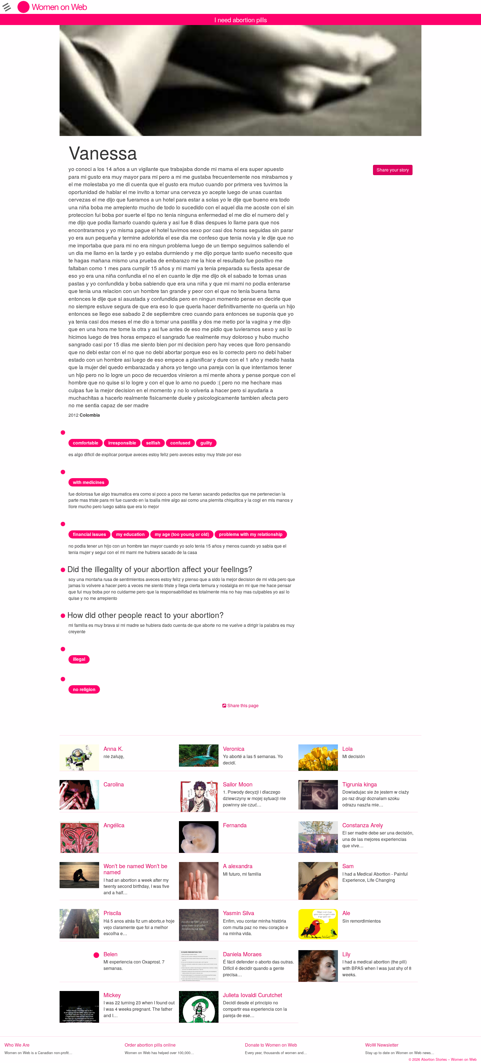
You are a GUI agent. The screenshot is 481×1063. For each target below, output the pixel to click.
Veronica (233, 748)
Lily (346, 954)
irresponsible (122, 442)
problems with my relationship (251, 534)
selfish (153, 442)
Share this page (242, 705)
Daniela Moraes (242, 954)
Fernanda (235, 825)
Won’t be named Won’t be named (135, 869)
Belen (110, 954)
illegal (79, 659)
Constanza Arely (362, 825)
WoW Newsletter (381, 1045)
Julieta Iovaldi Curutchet (252, 995)
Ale (346, 913)
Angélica (114, 825)
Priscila (112, 913)
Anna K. (113, 748)
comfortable (85, 442)
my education (130, 534)
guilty (206, 442)
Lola (347, 748)
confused (180, 442)
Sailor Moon (237, 784)
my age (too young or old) (182, 534)
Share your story (393, 170)
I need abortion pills (240, 19)
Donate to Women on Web (271, 1045)
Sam (348, 866)
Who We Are (17, 1045)
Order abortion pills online (150, 1045)
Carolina (114, 784)
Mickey (112, 995)
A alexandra (237, 866)
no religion (84, 689)
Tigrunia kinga (359, 784)
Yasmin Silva (238, 913)
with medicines (88, 482)
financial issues (89, 534)
